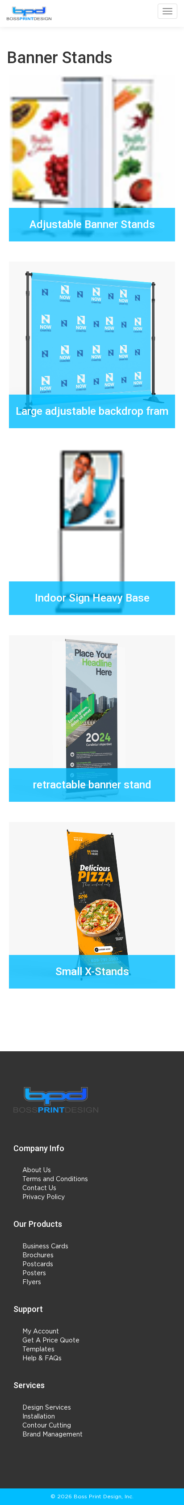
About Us (36, 1170)
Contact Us (39, 1188)
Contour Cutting (46, 1426)
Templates (38, 1349)
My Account (40, 1332)
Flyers (31, 1282)
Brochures (38, 1255)
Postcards (37, 1264)
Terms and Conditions (55, 1179)
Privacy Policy (43, 1197)
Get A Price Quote (50, 1340)
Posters (34, 1273)
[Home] (55, 1100)
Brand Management (52, 1435)
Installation (38, 1417)
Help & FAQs (42, 1358)
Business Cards (45, 1246)
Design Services (46, 1408)
